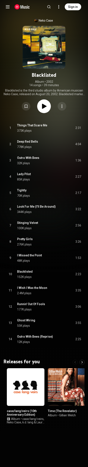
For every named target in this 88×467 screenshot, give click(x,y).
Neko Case (46, 20)
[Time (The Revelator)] (66, 387)
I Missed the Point (29, 255)
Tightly (21, 190)
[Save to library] (26, 106)
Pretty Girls (25, 239)
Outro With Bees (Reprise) (35, 336)
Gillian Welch (67, 415)
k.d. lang (27, 422)
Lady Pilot (24, 174)
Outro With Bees (28, 158)
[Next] (82, 362)
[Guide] (7, 6)
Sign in (73, 7)
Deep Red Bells (27, 141)
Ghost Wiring (26, 320)
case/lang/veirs (33, 418)
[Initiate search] (48, 6)
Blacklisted (25, 271)
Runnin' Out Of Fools (31, 304)
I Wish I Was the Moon (32, 288)
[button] (26, 106)
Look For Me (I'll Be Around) (36, 206)
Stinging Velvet (27, 223)
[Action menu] (62, 106)
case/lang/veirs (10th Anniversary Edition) (22, 412)
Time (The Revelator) (62, 411)
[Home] (22, 6)
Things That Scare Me (32, 125)
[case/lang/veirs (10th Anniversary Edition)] (25, 387)
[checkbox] (78, 128)
